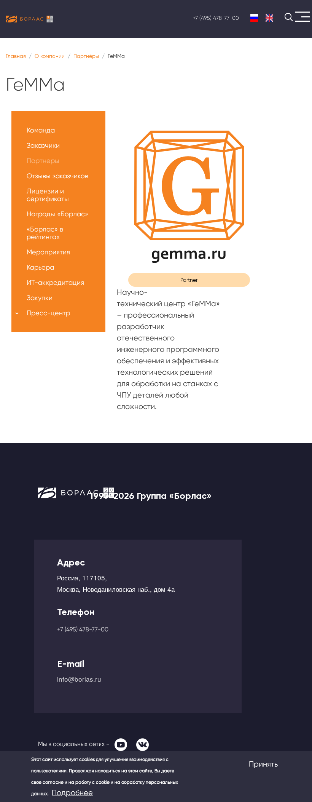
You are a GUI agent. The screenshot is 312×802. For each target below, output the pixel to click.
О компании (50, 56)
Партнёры (86, 56)
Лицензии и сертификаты (48, 195)
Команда (41, 130)
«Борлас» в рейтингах (45, 233)
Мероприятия (48, 252)
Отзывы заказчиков (57, 176)
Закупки (40, 298)
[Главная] (29, 19)
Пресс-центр (48, 313)
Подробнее (72, 792)
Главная (16, 56)
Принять (263, 764)
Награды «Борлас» (57, 214)
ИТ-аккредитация (55, 282)
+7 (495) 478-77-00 (216, 18)
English (269, 18)
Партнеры (43, 161)
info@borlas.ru (79, 679)
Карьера (40, 267)
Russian (254, 18)
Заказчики (43, 145)
